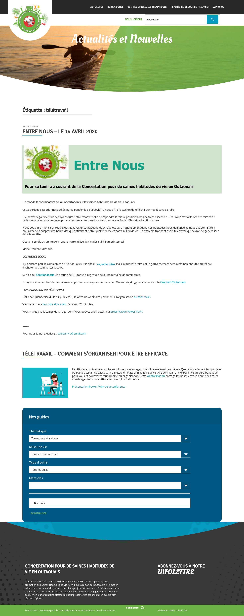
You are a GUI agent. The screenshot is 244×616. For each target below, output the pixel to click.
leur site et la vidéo (55, 304)
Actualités (96, 6)
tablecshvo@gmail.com (72, 333)
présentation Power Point (126, 311)
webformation (156, 376)
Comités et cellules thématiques (147, 6)
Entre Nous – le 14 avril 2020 (59, 131)
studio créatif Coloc (178, 610)
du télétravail (142, 297)
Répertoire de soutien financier (190, 6)
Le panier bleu (106, 264)
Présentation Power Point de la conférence (99, 386)
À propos (218, 6)
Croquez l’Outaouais (173, 282)
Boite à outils (115, 6)
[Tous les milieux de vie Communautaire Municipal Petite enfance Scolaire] (109, 454)
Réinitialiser (38, 513)
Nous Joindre (133, 19)
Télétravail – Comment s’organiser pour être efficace (95, 353)
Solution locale (44, 275)
